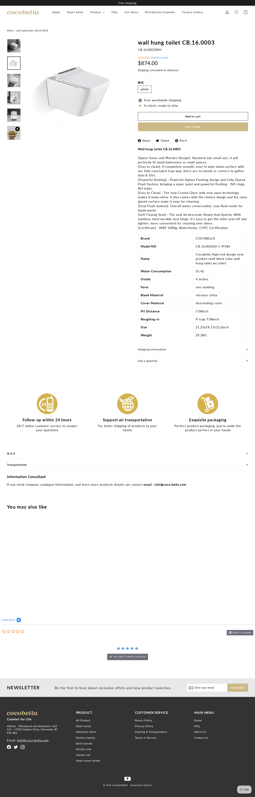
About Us (200, 731)
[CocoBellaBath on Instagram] (22, 747)
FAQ (115, 12)
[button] (240, 632)
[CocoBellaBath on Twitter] (16, 747)
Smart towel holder (88, 760)
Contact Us (201, 737)
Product (96, 12)
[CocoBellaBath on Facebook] (9, 747)
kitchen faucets (86, 737)
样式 (141, 82)
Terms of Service (145, 737)
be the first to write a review (127, 656)
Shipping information (152, 349)
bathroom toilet (86, 731)
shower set (83, 754)
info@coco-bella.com (33, 740)
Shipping (143, 70)
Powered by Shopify (141, 785)
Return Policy (143, 720)
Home (56, 12)
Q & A (11, 453)
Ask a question (148, 360)
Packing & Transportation (151, 731)
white (145, 89)
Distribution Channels (160, 12)
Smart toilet (75, 12)
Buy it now (193, 126)
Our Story (131, 12)
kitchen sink (84, 749)
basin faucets (84, 743)
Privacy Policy (144, 726)
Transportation (17, 464)
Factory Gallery (192, 12)
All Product (83, 720)
